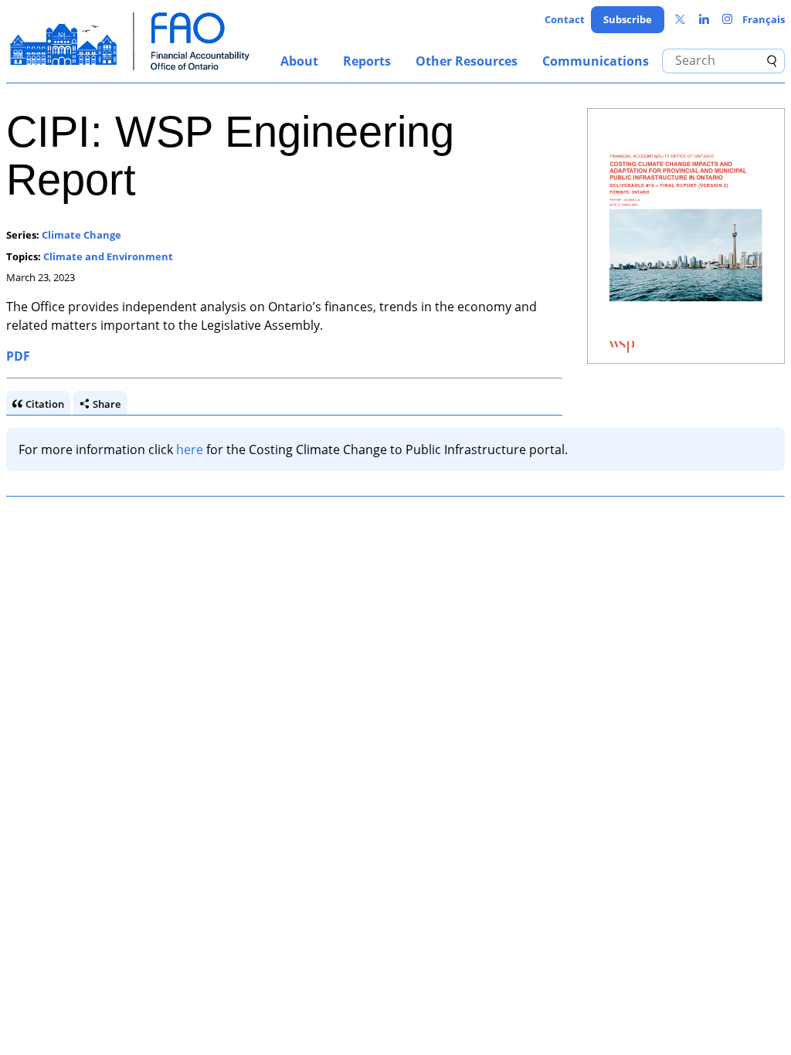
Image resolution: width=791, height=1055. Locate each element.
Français (763, 19)
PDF (18, 356)
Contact (565, 19)
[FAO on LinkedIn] (704, 19)
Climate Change (81, 235)
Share (107, 404)
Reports (367, 61)
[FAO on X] (680, 19)
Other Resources (467, 61)
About (299, 61)
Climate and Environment (108, 256)
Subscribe (627, 19)
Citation (44, 404)
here (189, 449)
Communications (595, 61)
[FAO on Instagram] (727, 19)
